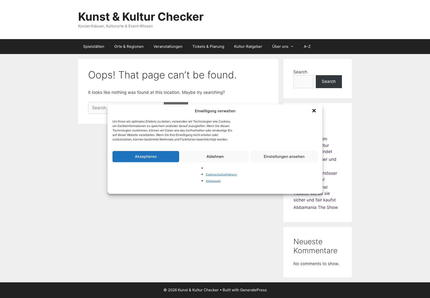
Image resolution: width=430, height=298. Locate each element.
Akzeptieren (146, 156)
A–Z (307, 46)
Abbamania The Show (315, 207)
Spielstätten (93, 46)
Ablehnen (215, 156)
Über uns (280, 46)
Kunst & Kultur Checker (141, 16)
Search (300, 71)
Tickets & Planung (208, 46)
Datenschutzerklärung (221, 174)
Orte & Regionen (129, 46)
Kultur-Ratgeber (248, 46)
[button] (315, 111)
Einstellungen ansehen (284, 156)
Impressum (213, 180)
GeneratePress (253, 290)
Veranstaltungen (168, 46)
